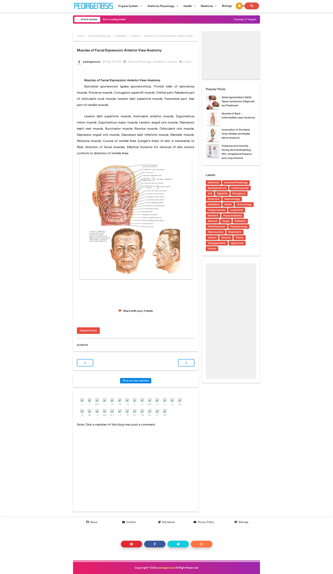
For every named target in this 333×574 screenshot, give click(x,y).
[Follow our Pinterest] (131, 544)
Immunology (244, 204)
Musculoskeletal (232, 215)
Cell (210, 193)
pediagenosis (166, 567)
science (172, 61)
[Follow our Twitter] (178, 544)
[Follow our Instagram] (201, 544)
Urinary (212, 248)
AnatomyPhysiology (140, 61)
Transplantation (217, 243)
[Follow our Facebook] (155, 544)
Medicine (213, 215)
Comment (189, 61)
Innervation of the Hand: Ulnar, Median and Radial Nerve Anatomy (236, 133)
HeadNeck (159, 61)
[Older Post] (186, 362)
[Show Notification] (239, 6)
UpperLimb (237, 243)
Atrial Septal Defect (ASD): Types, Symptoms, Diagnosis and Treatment (238, 101)
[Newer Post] (85, 362)
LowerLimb (236, 210)
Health (228, 204)
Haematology (232, 199)
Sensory (226, 237)
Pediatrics (240, 221)
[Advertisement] (231, 55)
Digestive (222, 193)
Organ (226, 221)
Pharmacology (238, 226)
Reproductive (215, 232)
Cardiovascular (240, 188)
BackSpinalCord (217, 188)
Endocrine (213, 199)
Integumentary (216, 210)
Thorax (239, 237)
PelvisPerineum (216, 226)
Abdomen (213, 182)
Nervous (212, 221)
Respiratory (234, 232)
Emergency (239, 193)
